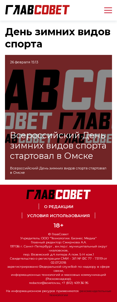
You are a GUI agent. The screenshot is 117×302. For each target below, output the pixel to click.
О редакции (58, 206)
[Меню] (105, 10)
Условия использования (58, 215)
